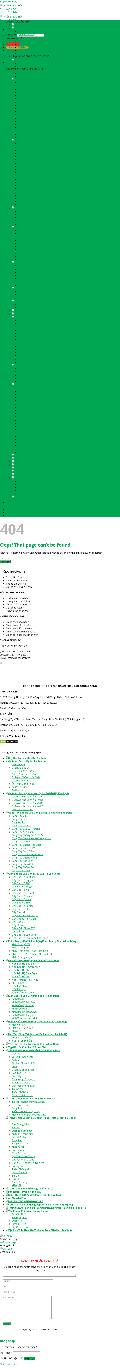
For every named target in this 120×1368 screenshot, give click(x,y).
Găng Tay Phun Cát (28, 130)
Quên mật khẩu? (9, 1364)
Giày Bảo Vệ (24, 188)
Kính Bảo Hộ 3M (26, 275)
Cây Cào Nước (25, 481)
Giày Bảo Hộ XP (26, 175)
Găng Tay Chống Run (29, 134)
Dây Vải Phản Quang (29, 426)
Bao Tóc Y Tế (25, 339)
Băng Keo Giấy (26, 410)
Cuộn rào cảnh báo (28, 397)
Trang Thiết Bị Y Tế (46, 455)
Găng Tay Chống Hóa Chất (32, 111)
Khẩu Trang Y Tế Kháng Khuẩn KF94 (38, 220)
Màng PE (22, 452)
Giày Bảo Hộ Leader (28, 163)
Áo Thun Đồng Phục (29, 50)
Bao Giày (22, 342)
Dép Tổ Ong (24, 198)
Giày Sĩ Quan (24, 191)
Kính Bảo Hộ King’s (28, 281)
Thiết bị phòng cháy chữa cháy (34, 368)
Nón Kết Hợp (25, 256)
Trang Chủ (12, 502)
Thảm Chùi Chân (27, 359)
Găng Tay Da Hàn (27, 92)
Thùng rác (23, 355)
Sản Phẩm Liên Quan (29, 259)
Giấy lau (22, 320)
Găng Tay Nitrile (27, 108)
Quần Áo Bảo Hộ (41, 28)
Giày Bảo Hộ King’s (28, 153)
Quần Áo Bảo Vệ (26, 34)
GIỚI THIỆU (12, 505)
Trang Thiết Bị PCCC (48, 365)
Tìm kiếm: (11, 35)
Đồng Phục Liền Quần (30, 40)
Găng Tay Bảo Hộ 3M (29, 114)
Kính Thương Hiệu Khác (31, 285)
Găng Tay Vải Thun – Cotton (33, 121)
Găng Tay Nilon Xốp (29, 98)
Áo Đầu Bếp (24, 31)
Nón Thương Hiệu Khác (31, 246)
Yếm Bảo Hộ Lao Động (51, 310)
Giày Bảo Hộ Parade (28, 172)
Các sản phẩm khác (28, 362)
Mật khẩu (6, 1352)
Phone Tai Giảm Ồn (28, 304)
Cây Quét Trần (26, 493)
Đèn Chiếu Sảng (26, 371)
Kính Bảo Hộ (24, 265)
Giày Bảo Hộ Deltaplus (30, 159)
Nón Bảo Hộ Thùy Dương (32, 233)
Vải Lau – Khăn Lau (28, 323)
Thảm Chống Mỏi (27, 436)
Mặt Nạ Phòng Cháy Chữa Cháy (35, 381)
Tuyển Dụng (13, 509)
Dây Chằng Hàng (27, 391)
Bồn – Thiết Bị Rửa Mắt (52, 461)
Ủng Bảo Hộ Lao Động (30, 201)
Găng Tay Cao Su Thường (32, 95)
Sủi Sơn (22, 387)
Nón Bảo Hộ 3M (26, 236)
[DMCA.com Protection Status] (9, 742)
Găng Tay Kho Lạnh (28, 127)
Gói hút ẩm (24, 416)
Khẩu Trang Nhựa (28, 224)
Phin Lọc (22, 298)
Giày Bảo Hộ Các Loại (29, 143)
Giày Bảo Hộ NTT (27, 156)
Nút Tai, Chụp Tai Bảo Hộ (56, 301)
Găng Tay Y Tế (26, 82)
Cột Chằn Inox (25, 439)
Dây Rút (22, 445)
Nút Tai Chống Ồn (28, 307)
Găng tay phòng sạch (29, 346)
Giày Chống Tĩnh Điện (30, 185)
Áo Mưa (22, 326)
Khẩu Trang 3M (26, 214)
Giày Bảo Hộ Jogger (28, 147)
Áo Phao (27, 465)
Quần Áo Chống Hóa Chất (32, 44)
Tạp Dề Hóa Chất (42, 314)
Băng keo (23, 407)
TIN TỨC (11, 512)
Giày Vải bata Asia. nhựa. (31, 182)
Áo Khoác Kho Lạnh (28, 76)
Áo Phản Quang (26, 53)
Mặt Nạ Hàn (24, 291)
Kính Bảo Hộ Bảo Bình (30, 269)
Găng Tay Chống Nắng (30, 124)
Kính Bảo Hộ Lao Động (51, 262)
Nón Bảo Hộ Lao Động (51, 227)
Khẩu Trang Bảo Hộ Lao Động (64, 208)
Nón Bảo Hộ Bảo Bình (30, 230)
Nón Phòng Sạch (27, 349)
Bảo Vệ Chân (25, 404)
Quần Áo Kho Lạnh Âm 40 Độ (33, 73)
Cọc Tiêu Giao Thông (29, 423)
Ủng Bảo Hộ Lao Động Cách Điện (36, 204)
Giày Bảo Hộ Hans (27, 166)
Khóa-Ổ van (24, 413)
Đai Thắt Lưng (26, 448)
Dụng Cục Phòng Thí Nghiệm (34, 429)
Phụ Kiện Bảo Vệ (32, 37)
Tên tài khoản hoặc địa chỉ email (18, 1347)
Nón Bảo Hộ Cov (27, 243)
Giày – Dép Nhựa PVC (29, 195)
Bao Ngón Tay (38, 458)
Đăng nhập (29, 1358)
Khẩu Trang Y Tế (27, 211)
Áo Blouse (23, 57)
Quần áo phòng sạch (29, 336)
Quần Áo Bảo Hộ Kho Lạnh (58, 60)
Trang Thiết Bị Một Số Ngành (63, 384)
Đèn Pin (22, 394)
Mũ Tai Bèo (24, 249)
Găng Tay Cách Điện (29, 118)
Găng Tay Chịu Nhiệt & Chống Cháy (37, 105)
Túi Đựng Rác (25, 484)
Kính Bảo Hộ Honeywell (30, 278)
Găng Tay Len (25, 85)
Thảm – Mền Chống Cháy (31, 378)
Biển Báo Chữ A (39, 468)
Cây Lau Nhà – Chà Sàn (30, 330)
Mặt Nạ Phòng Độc (28, 294)
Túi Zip (21, 442)
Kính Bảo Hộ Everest (29, 272)
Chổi (20, 333)
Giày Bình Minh (26, 179)
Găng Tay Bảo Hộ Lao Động (60, 79)
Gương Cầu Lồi (26, 432)
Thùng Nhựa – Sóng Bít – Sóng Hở (70, 474)
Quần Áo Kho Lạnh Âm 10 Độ (33, 66)
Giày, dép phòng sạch (29, 352)
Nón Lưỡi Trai (25, 253)
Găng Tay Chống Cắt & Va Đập (34, 102)
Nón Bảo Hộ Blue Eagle (30, 240)
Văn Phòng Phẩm (42, 477)
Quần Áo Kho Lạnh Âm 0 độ (33, 63)
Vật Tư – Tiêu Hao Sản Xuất (59, 497)
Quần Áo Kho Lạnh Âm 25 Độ (33, 69)
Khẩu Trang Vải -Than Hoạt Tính (36, 217)
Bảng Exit (23, 375)
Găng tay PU (24, 89)
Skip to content (8, 1)
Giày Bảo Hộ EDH (27, 169)
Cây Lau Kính (25, 490)
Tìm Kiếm (11, 38)
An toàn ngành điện (28, 400)
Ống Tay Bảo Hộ (27, 137)
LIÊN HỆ (10, 515)
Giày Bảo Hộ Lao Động (51, 140)
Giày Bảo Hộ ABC (27, 150)
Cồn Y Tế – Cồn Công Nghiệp (61, 471)
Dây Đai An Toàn (41, 24)
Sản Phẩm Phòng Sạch (51, 317)
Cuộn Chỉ (23, 487)
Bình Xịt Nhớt (25, 420)
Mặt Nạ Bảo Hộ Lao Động (56, 288)
